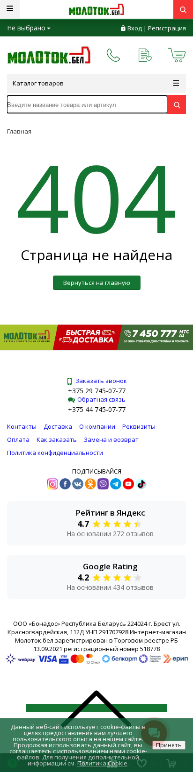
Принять (169, 745)
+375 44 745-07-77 (97, 409)
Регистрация (167, 28)
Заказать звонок (101, 380)
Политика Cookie (102, 763)
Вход (134, 28)
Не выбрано (26, 27)
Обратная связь (101, 399)
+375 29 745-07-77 (97, 390)
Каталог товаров (38, 83)
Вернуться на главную (96, 282)
